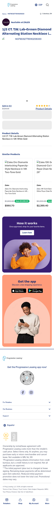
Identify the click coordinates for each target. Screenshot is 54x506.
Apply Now (27, 120)
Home (4, 14)
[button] (17, 231)
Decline (29, 488)
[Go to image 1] (27, 100)
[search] (47, 5)
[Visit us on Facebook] (23, 439)
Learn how (27, 280)
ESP (40, 5)
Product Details (44, 108)
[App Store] (18, 338)
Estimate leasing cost (27, 130)
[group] (27, 68)
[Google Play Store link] (35, 338)
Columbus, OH (47, 14)
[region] (27, 292)
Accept (43, 488)
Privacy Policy (29, 481)
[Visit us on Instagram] (31, 439)
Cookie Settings (14, 488)
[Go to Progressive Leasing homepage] (13, 405)
